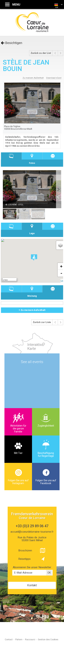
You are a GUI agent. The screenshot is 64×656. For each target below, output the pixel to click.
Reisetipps (24, 558)
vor (55, 53)
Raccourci (30, 639)
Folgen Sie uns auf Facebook (46, 482)
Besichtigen (13, 43)
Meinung (52, 156)
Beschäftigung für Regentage (46, 454)
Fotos (11, 156)
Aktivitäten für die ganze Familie (18, 428)
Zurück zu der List (41, 53)
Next (58, 189)
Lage (32, 156)
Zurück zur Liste (42, 322)
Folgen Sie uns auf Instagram (18, 482)
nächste (60, 53)
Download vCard (53, 78)
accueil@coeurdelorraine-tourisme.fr (32, 531)
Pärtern (18, 639)
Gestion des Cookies (48, 639)
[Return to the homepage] (32, 31)
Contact (9, 639)
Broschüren (25, 550)
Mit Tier (18, 453)
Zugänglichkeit (46, 425)
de (56, 7)
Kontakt (32, 585)
